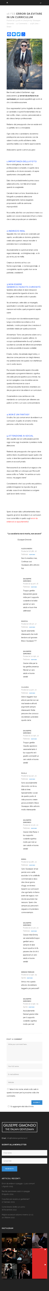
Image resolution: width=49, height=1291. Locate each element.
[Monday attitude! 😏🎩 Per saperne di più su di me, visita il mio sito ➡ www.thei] (39, 1255)
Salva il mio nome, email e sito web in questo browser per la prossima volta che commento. (23, 1092)
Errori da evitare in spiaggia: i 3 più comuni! (18, 1184)
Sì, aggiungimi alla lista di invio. (22, 1106)
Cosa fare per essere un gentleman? (16, 1199)
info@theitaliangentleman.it (17, 1138)
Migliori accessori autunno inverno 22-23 (17, 1215)
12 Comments (21, 24)
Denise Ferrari (27, 972)
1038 (34, 23)
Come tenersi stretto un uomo (13, 1207)
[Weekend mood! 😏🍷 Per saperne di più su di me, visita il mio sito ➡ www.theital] (39, 1271)
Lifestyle (26, 20)
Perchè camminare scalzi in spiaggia (16, 1191)
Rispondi (32, 554)
